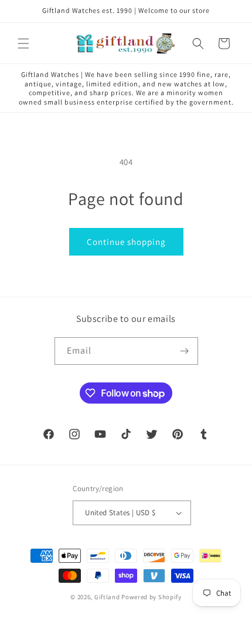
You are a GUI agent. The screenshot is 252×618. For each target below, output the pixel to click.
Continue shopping (126, 241)
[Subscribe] (184, 351)
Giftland (107, 597)
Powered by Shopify (151, 597)
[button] (23, 43)
